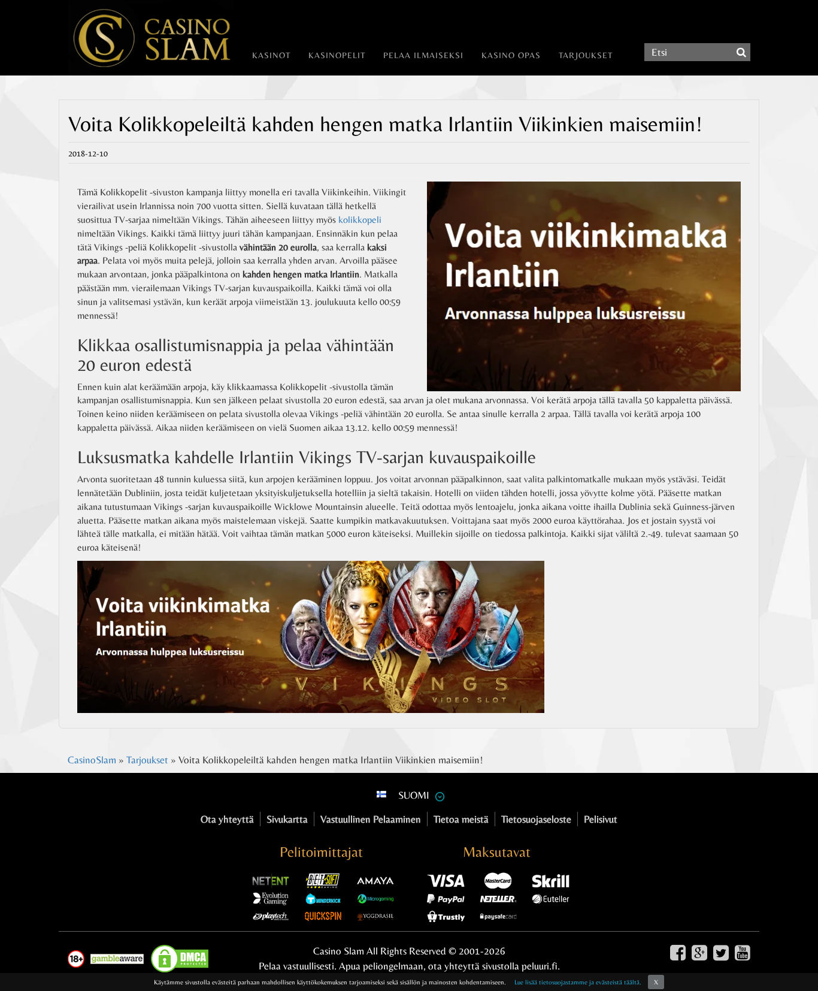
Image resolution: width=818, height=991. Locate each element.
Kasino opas (511, 55)
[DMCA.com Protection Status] (183, 959)
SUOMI (413, 795)
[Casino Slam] (146, 37)
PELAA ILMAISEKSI (423, 55)
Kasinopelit (336, 55)
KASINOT (271, 55)
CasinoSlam (92, 760)
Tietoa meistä (461, 819)
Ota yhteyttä (227, 819)
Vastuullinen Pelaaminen (370, 819)
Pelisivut (600, 819)
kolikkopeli (359, 219)
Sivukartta (287, 819)
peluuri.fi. (541, 966)
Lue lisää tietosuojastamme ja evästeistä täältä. (577, 982)
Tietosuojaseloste (536, 819)
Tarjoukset (586, 55)
